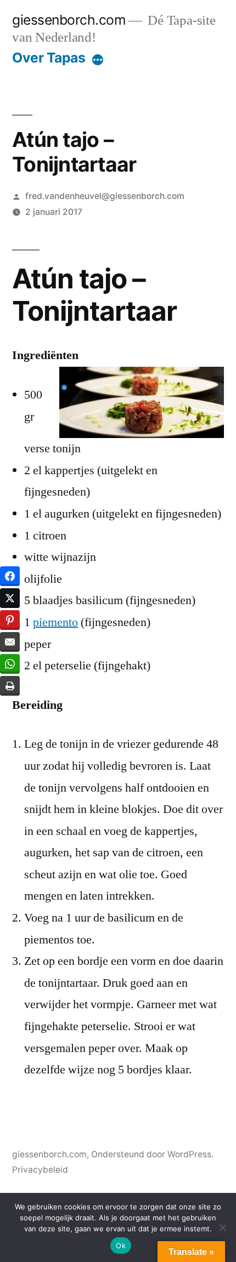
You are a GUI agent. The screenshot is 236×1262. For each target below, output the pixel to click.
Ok (121, 1245)
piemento (55, 622)
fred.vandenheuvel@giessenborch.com (104, 196)
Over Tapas (48, 57)
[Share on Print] (10, 686)
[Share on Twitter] (10, 598)
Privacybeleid (40, 1169)
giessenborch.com (69, 20)
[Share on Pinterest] (10, 620)
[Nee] (222, 1227)
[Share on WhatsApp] (10, 664)
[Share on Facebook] (10, 576)
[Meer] (97, 59)
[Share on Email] (10, 642)
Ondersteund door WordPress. (152, 1154)
